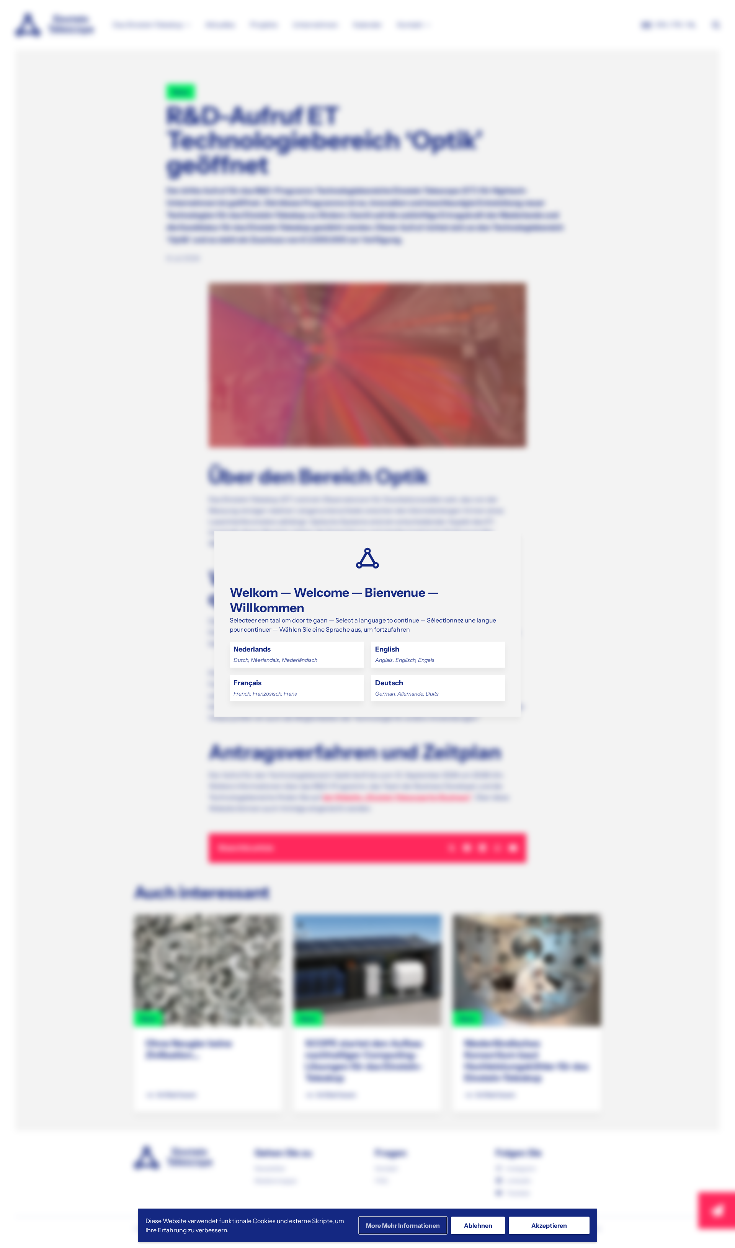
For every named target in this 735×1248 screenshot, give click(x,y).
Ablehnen (478, 1225)
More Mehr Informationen (403, 1225)
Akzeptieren (549, 1225)
